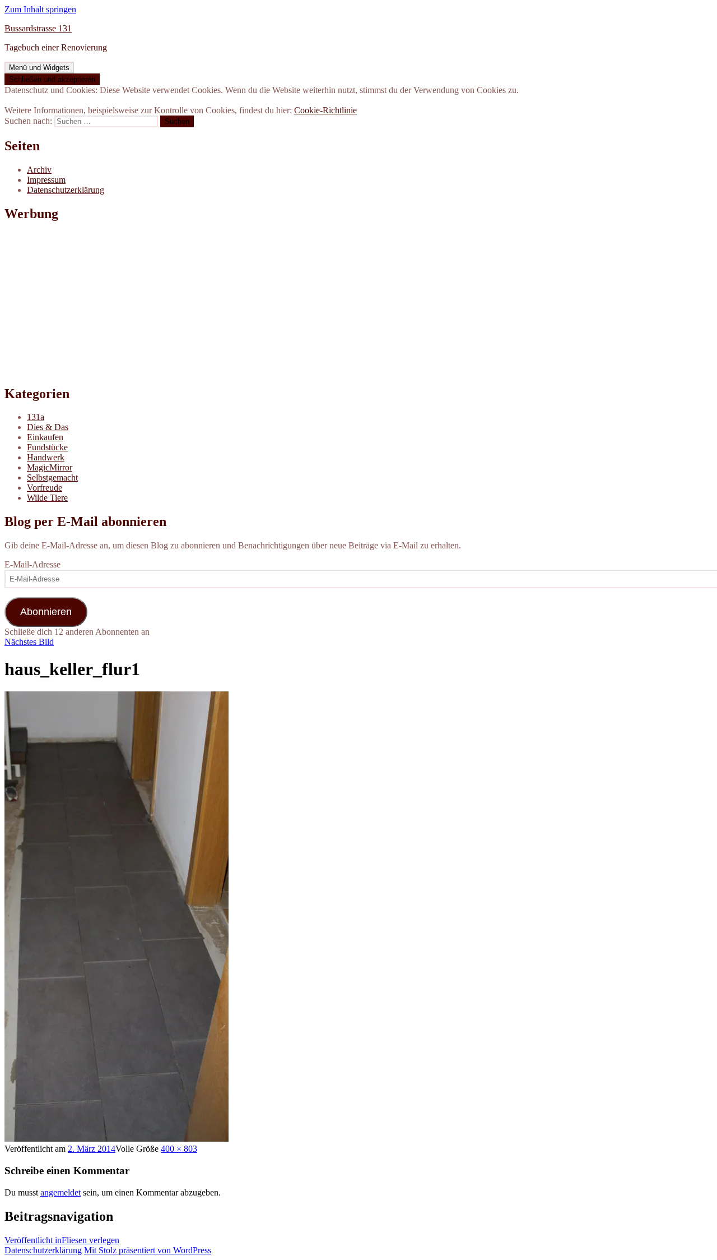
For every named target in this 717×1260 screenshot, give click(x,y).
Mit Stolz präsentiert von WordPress (147, 1250)
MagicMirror (49, 467)
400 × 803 (179, 1148)
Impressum (46, 179)
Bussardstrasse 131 (38, 28)
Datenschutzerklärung (65, 190)
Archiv (39, 169)
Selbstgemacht (52, 477)
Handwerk (45, 457)
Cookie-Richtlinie (325, 110)
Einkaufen (45, 437)
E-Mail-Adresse (32, 564)
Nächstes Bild (29, 642)
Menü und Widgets (39, 67)
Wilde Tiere (47, 497)
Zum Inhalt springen (40, 9)
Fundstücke (47, 447)
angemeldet (60, 1192)
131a (35, 417)
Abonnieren (46, 611)
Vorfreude (44, 487)
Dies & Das (47, 427)
